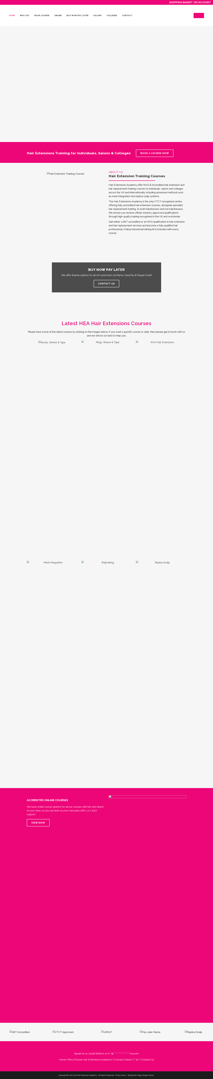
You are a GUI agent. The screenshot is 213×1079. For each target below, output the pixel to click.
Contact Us (148, 1059)
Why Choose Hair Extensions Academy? (90, 1059)
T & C (137, 1059)
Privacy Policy (120, 1075)
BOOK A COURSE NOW (154, 153)
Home (62, 1059)
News (128, 1059)
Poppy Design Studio (145, 1075)
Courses (118, 1059)
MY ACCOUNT (202, 2)
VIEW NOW (38, 822)
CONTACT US (106, 283)
